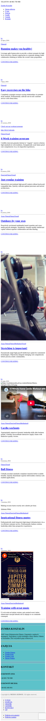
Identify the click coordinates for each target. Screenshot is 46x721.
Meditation (18, 344)
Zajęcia (7, 13)
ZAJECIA (8, 702)
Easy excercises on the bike (15, 90)
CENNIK (8, 706)
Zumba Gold (9, 656)
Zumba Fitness (10, 652)
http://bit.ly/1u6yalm (7, 130)
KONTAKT (9, 708)
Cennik (7, 17)
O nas (7, 11)
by (2, 38)
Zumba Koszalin (6, 6)
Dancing (4, 175)
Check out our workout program (12, 126)
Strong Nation (10, 658)
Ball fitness (7, 469)
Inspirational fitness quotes (15, 517)
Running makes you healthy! (16, 48)
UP (6, 710)
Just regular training (12, 179)
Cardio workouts (10, 428)
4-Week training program (15, 138)
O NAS (7, 700)
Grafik (7, 15)
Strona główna (10, 9)
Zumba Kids (9, 654)
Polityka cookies (10, 717)
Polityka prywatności (12, 715)
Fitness (3, 44)
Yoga (7, 134)
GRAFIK (8, 704)
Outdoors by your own (13, 220)
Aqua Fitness (5, 216)
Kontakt (8, 19)
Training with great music (15, 607)
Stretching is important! (14, 348)
